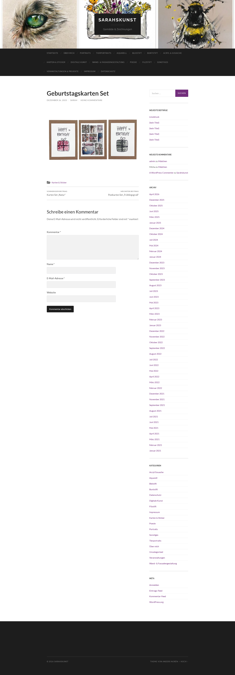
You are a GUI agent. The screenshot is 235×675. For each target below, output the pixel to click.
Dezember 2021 (156, 393)
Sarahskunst (182, 172)
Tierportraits (103, 53)
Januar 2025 (155, 222)
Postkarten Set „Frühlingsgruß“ (123, 193)
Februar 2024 (155, 251)
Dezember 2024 (156, 228)
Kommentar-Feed (157, 596)
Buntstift (152, 53)
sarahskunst (117, 19)
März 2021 (154, 439)
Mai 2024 (153, 245)
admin (152, 161)
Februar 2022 (155, 388)
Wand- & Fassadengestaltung (108, 62)
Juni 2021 (154, 422)
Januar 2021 (155, 450)
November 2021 (157, 399)
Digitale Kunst (79, 62)
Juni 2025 (154, 211)
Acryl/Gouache (156, 472)
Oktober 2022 (156, 342)
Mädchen (162, 161)
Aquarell (122, 53)
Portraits (85, 53)
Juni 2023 (154, 296)
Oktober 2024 (156, 234)
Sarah (73, 100)
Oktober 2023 (156, 274)
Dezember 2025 (156, 199)
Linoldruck (154, 117)
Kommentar (54, 232)
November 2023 (157, 268)
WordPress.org (156, 602)
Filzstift (147, 62)
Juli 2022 (153, 359)
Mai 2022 (153, 370)
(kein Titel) (154, 122)
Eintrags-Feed (155, 590)
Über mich (69, 53)
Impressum (89, 71)
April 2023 (154, 308)
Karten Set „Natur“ (57, 193)
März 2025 (154, 217)
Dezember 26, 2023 (57, 100)
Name (51, 264)
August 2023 (155, 285)
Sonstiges (162, 62)
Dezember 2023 (156, 262)
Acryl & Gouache (172, 53)
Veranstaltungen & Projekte (63, 71)
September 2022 (157, 348)
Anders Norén (170, 661)
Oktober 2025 (156, 205)
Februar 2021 (155, 445)
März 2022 (154, 382)
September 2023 (157, 279)
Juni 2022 (154, 365)
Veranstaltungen (157, 557)
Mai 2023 (153, 302)
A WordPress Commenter (161, 172)
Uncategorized (156, 552)
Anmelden (154, 585)
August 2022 (155, 353)
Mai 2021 (153, 427)
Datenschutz (108, 71)
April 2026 (154, 194)
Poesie (133, 62)
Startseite (52, 53)
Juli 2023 (153, 291)
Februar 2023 (155, 319)
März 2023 (154, 313)
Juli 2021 (153, 416)
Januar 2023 (155, 325)
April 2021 (154, 433)
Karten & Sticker (56, 62)
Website (51, 292)
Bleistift (137, 53)
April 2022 (154, 376)
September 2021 (157, 405)
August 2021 (155, 410)
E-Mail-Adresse (56, 278)
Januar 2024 (155, 256)
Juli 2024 (153, 239)
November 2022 (157, 336)
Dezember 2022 (156, 331)
